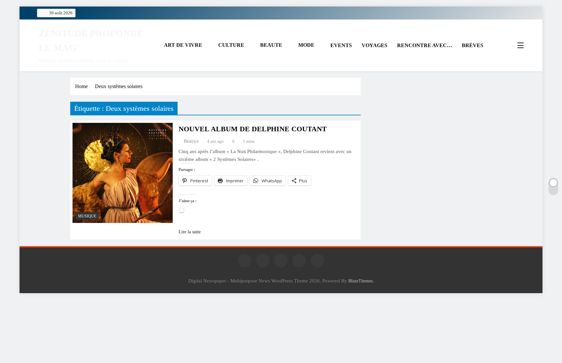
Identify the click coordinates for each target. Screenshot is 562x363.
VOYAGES (374, 45)
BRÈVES (472, 45)
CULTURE (231, 45)
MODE (306, 45)
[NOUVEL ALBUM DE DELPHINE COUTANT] (123, 173)
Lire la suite (190, 231)
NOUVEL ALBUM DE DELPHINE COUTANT (253, 129)
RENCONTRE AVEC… (424, 45)
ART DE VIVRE (183, 45)
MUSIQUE (87, 216)
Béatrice (191, 141)
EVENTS (341, 45)
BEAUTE (271, 45)
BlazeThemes (360, 280)
